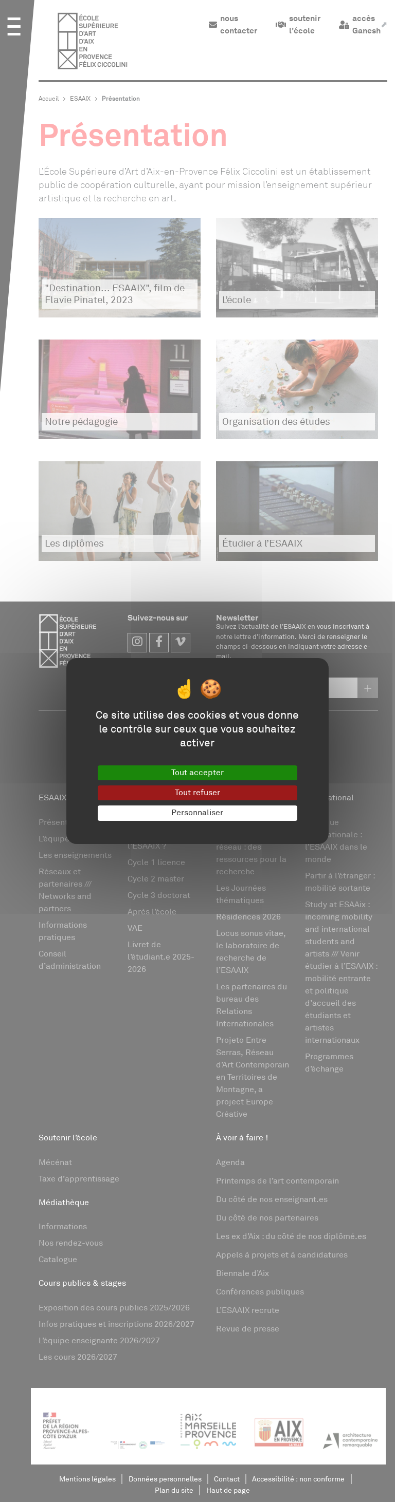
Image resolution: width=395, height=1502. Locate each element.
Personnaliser (197, 813)
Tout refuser (197, 792)
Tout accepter (197, 772)
